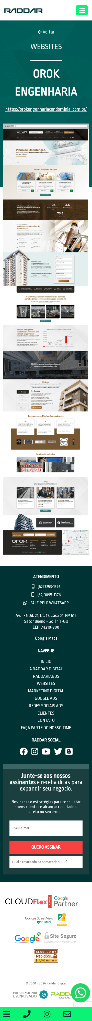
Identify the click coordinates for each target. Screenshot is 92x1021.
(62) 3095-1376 (49, 595)
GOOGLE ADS (46, 698)
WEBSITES (46, 683)
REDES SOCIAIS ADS (46, 705)
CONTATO (46, 720)
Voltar (48, 32)
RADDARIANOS (46, 676)
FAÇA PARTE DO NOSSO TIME (46, 727)
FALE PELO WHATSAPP (49, 603)
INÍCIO (46, 661)
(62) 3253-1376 (49, 586)
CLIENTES (46, 713)
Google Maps (46, 638)
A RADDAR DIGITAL (46, 669)
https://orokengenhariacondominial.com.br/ (46, 109)
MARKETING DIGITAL (46, 691)
